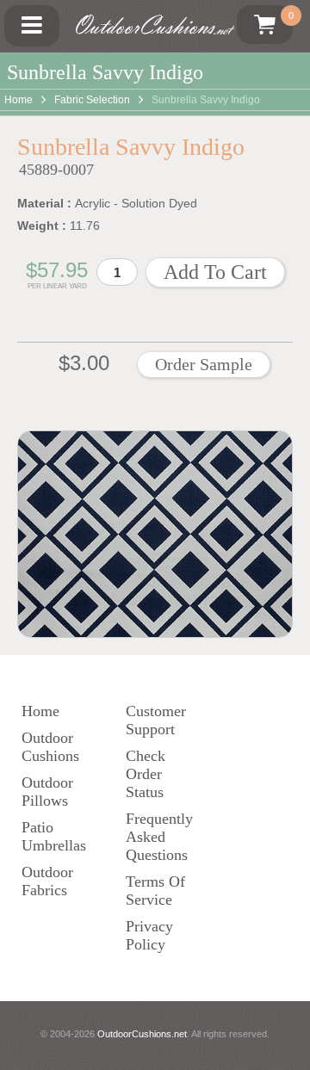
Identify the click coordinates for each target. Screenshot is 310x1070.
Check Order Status (145, 774)
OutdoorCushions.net (142, 1034)
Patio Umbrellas (54, 836)
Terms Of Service (155, 890)
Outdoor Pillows (47, 791)
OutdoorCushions (151, 25)
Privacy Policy (149, 935)
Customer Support (156, 720)
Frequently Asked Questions (159, 836)
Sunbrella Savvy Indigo (206, 100)
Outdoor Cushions (50, 746)
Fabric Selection (92, 100)
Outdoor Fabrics (47, 881)
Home (18, 100)
